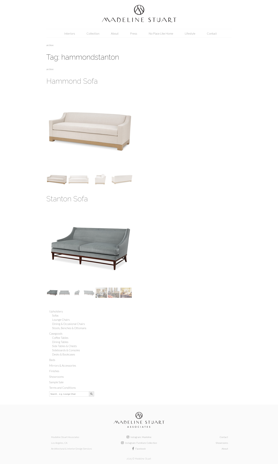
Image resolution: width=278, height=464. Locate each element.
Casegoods (55, 333)
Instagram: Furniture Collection (141, 442)
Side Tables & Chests (64, 346)
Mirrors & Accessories (62, 365)
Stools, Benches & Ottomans (69, 328)
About (115, 33)
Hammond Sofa (72, 81)
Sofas (55, 315)
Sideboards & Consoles (66, 350)
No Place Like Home (161, 33)
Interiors (69, 33)
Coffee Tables (60, 337)
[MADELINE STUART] (139, 14)
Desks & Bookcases (63, 354)
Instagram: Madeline (140, 437)
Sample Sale (56, 382)
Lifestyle (190, 33)
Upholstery (56, 311)
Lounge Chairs (61, 319)
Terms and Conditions (62, 387)
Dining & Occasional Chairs (68, 323)
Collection (93, 33)
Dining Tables (60, 342)
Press (133, 33)
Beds (52, 360)
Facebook (140, 448)
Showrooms (56, 376)
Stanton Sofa (67, 199)
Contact (212, 33)
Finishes (54, 371)
